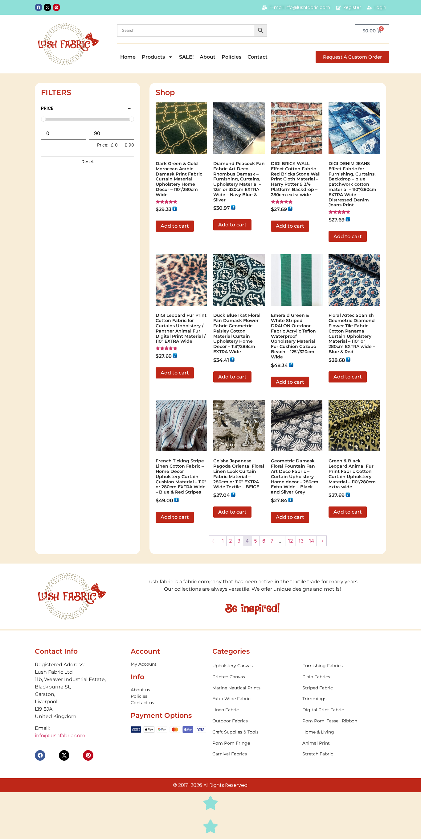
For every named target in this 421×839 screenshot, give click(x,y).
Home (128, 57)
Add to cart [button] (175, 226)
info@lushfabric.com (60, 735)
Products (153, 57)
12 (290, 541)
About (207, 57)
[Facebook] (38, 7)
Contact (257, 57)
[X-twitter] (47, 7)
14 (311, 541)
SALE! (186, 57)
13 (301, 541)
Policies (231, 57)
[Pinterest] (56, 7)
